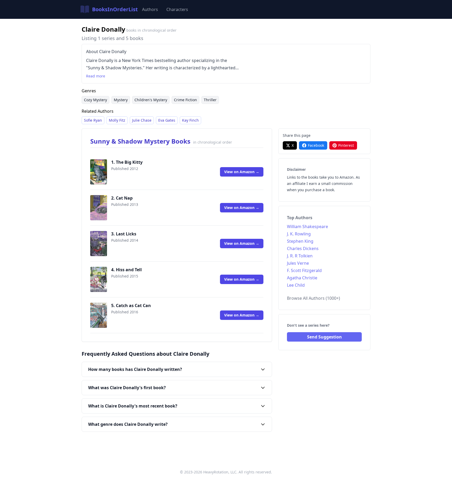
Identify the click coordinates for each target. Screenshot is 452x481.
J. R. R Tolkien (300, 256)
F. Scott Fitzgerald (304, 270)
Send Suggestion (324, 337)
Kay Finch (190, 120)
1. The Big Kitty (127, 162)
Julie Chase (141, 120)
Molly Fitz (117, 120)
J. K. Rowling (299, 234)
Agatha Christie (302, 278)
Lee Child (296, 285)
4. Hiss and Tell (126, 270)
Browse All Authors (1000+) (313, 298)
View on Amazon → (241, 171)
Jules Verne (298, 263)
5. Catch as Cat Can (131, 305)
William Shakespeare (307, 226)
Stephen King (300, 241)
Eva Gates (166, 120)
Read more (95, 75)
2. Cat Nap (122, 198)
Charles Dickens (303, 248)
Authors (150, 9)
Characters (177, 9)
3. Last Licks (123, 234)
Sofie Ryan (93, 120)
